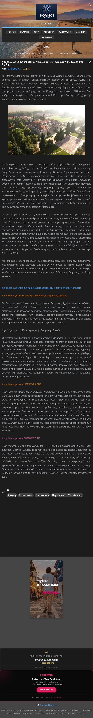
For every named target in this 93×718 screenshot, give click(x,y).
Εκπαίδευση (25, 495)
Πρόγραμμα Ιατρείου (69, 53)
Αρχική (12, 495)
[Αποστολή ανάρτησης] (8, 490)
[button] (89, 62)
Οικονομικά (42, 495)
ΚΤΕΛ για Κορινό (46, 53)
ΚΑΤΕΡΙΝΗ (24, 32)
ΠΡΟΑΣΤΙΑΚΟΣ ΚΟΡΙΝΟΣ (24, 53)
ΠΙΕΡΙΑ (36, 32)
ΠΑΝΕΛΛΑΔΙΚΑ (65, 32)
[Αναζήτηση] (89, 5)
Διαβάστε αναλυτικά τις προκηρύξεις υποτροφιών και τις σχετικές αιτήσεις (41, 288)
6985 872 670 (46, 663)
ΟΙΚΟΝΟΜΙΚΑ (46, 37)
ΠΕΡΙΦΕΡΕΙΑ (49, 32)
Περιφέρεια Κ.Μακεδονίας (67, 495)
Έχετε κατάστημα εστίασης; (46, 697)
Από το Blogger (48, 705)
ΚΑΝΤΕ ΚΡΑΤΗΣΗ (46, 690)
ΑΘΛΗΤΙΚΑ (80, 32)
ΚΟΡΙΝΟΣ (12, 32)
